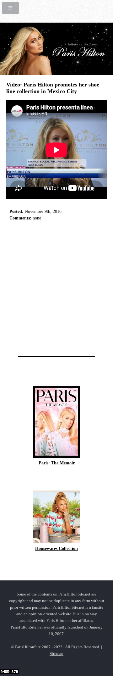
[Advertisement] (56, 286)
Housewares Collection (56, 548)
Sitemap (56, 653)
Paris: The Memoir (57, 463)
